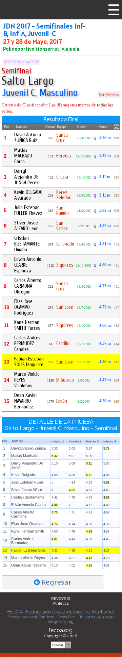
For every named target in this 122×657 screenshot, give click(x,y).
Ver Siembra (109, 94)
